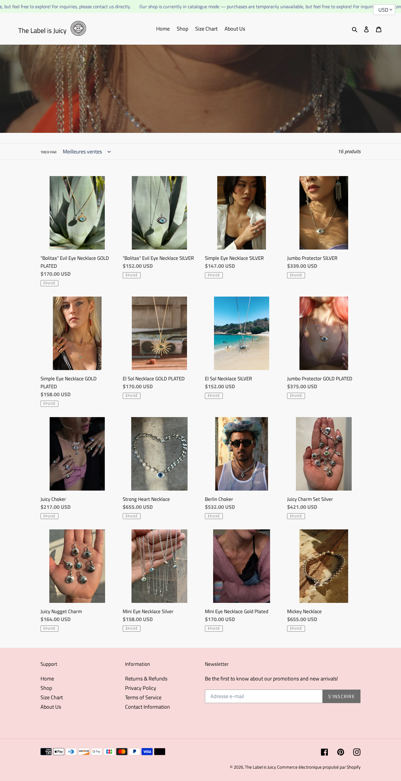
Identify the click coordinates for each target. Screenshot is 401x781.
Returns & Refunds (146, 679)
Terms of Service (143, 697)
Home (47, 679)
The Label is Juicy (260, 767)
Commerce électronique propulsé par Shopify (318, 767)
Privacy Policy (140, 688)
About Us (51, 707)
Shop (46, 688)
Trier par (48, 152)
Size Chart (52, 697)
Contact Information (147, 707)
